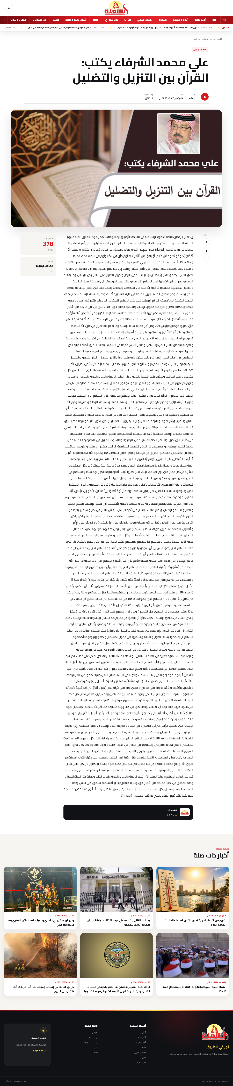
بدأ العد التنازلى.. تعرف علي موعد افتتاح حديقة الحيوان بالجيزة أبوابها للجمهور (118, 922)
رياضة (95, 20)
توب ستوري (111, 20)
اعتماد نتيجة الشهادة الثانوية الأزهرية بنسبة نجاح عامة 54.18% (194, 989)
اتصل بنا (95, 1047)
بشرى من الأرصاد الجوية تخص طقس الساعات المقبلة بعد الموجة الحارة (193, 922)
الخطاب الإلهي (145, 20)
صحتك (55, 20)
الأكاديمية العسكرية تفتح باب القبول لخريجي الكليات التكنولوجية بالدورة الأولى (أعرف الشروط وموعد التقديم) (117, 989)
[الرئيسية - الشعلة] (116, 7)
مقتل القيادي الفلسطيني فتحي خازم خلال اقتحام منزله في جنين (101, 27)
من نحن (95, 1032)
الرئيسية (219, 39)
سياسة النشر (93, 1037)
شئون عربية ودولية (75, 20)
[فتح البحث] (9, 8)
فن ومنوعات (39, 20)
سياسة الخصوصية (91, 1042)
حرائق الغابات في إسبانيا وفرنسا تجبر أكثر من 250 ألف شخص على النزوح (43, 989)
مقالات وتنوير (18, 20)
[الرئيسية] (224, 20)
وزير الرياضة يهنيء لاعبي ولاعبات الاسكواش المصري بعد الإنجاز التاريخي (41, 922)
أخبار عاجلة (200, 20)
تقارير (127, 20)
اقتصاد (163, 20)
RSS (96, 1052)
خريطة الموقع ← (38, 1050)
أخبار (214, 20)
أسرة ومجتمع (180, 20)
